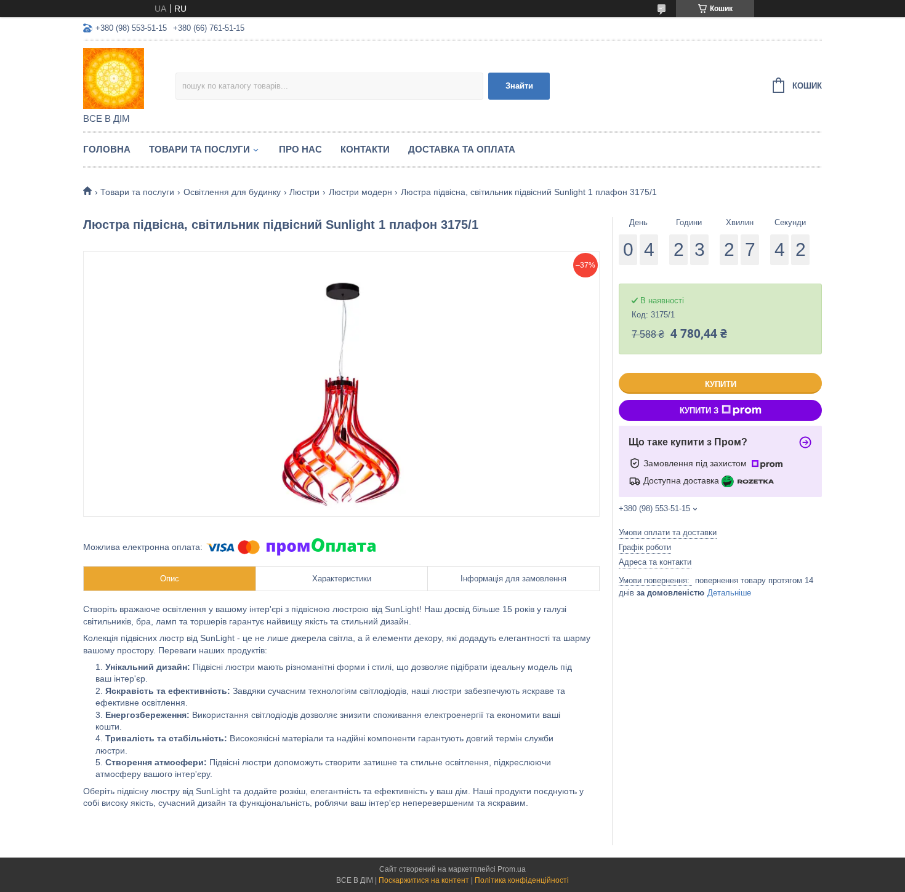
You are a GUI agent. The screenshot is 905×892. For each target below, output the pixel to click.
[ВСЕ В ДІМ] (129, 77)
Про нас (300, 149)
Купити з (699, 410)
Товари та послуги (199, 149)
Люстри (304, 192)
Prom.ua (511, 869)
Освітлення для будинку (232, 192)
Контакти (365, 149)
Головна (107, 149)
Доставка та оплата (461, 149)
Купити (720, 384)
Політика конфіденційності (522, 880)
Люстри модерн (360, 192)
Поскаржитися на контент (424, 880)
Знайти (519, 85)
